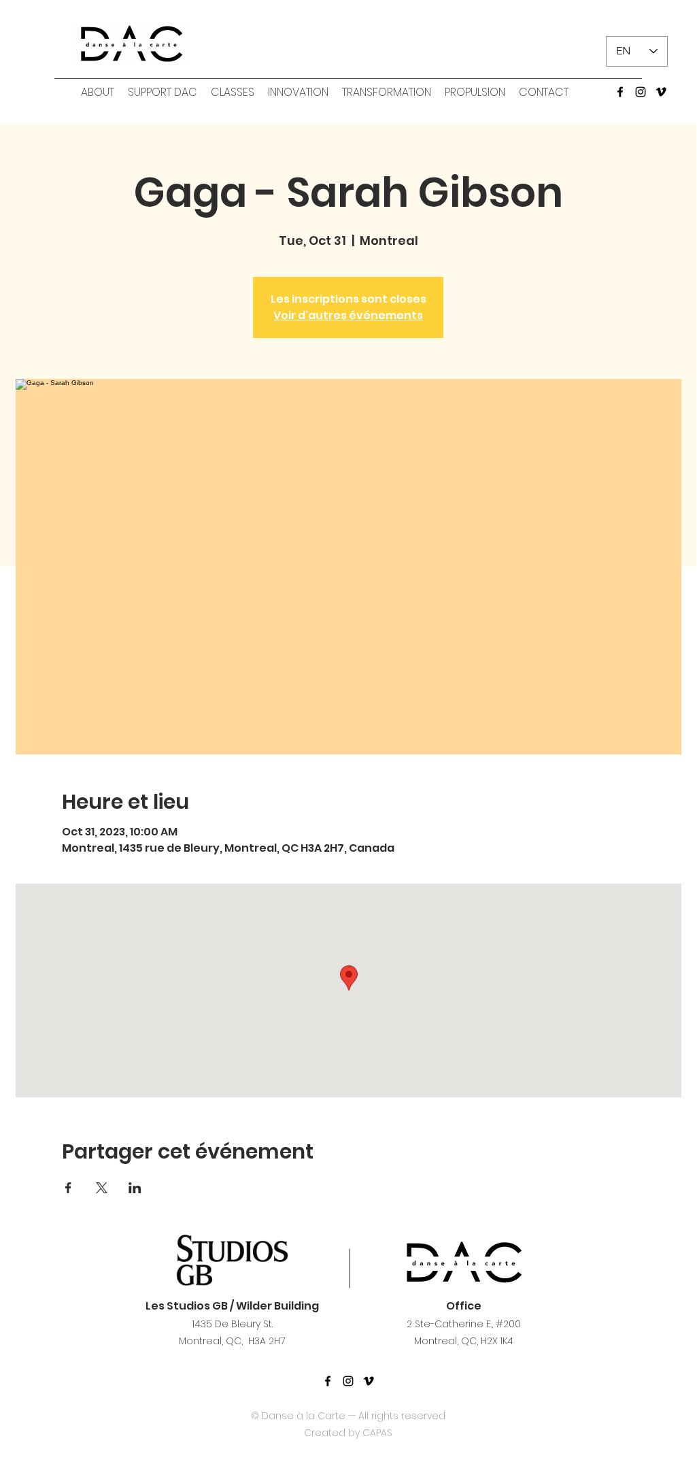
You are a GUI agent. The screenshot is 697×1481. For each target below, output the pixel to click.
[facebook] (620, 92)
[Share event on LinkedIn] (135, 1187)
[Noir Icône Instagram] (348, 1381)
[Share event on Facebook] (68, 1187)
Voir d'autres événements (348, 315)
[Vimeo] (661, 92)
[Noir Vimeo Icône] (368, 1381)
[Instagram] (640, 92)
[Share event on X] (101, 1187)
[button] (97, 92)
